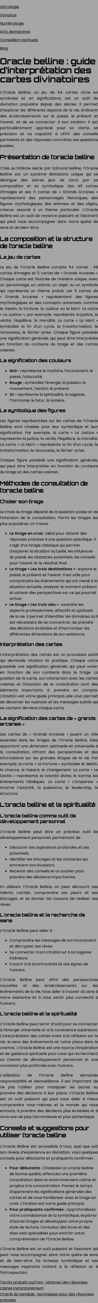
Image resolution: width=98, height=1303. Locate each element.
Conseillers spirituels (19, 40)
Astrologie (9, 6)
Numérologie (12, 23)
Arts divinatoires (15, 31)
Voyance (8, 15)
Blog (4, 48)
